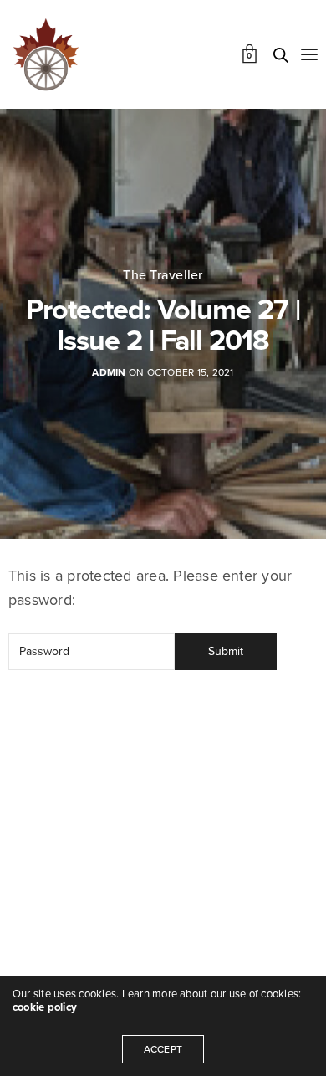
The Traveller (162, 275)
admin (108, 372)
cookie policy (45, 1007)
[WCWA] (46, 54)
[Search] (280, 55)
